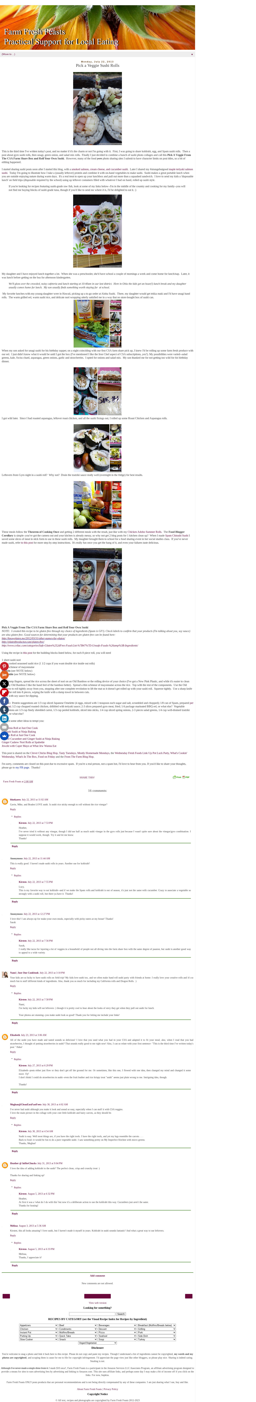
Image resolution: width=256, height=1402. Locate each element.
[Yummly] (4, 675)
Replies (17, 816)
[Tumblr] (4, 709)
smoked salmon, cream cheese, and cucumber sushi (100, 169)
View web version (97, 1302)
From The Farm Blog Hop (79, 756)
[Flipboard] (4, 692)
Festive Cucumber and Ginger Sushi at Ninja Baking (31, 738)
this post (27, 652)
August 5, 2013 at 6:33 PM (41, 1249)
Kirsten (23, 823)
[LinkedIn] (4, 718)
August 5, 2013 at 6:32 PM (41, 1193)
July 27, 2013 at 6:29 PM (40, 1065)
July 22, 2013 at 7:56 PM (40, 940)
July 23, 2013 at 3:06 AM (33, 1035)
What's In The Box (26, 756)
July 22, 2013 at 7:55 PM (40, 881)
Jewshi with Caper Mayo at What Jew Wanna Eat (29, 745)
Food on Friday (46, 756)
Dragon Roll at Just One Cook (18, 735)
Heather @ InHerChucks (23, 1163)
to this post (27, 542)
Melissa (14, 1225)
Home (97, 1296)
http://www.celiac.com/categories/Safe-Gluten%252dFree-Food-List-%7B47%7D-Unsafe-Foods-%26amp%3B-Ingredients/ (70, 645)
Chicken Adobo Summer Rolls (144, 531)
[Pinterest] (4, 666)
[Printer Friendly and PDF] (181, 777)
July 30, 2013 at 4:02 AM (55, 1104)
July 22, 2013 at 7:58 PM (40, 999)
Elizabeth (15, 1035)
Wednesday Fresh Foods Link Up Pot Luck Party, (142, 753)
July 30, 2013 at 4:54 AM (40, 1131)
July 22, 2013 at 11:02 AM (35, 799)
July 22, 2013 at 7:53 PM (40, 823)
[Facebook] (4, 701)
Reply (13, 809)
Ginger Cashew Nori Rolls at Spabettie (23, 742)
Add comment (97, 1275)
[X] (4, 683)
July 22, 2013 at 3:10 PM (52, 972)
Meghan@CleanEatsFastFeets (25, 1104)
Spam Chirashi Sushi (176, 535)
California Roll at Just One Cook (20, 727)
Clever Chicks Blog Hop (44, 753)
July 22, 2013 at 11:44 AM (37, 858)
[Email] (4, 727)
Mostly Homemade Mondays (93, 753)
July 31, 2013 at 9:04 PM (49, 1163)
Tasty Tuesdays (67, 753)
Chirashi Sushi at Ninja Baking (19, 731)
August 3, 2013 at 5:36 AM (32, 1225)
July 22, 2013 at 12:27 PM (37, 914)
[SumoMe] (4, 736)
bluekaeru (15, 799)
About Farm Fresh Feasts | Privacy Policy (97, 1389)
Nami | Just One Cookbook (24, 972)
